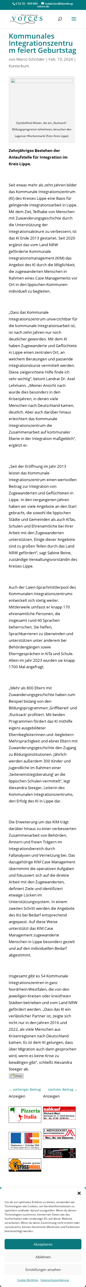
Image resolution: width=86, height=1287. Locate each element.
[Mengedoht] (59, 1137)
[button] (79, 1193)
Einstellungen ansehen (43, 1269)
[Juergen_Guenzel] (59, 1156)
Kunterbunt (19, 65)
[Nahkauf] (59, 1118)
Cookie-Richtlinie (27, 1280)
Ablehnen (43, 1257)
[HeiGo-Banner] (25, 1148)
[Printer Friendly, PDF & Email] (16, 1076)
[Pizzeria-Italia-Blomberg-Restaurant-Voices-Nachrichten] (25, 1121)
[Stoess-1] (25, 1170)
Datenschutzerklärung (55, 1280)
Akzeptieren (43, 1244)
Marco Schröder (30, 59)
